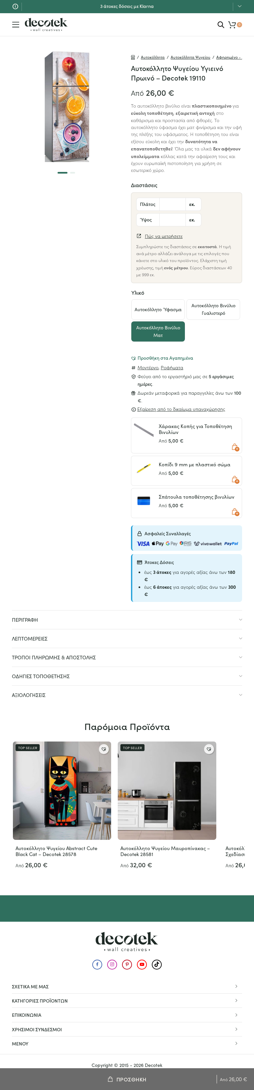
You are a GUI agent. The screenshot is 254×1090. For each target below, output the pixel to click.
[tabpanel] (67, 106)
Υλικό (137, 292)
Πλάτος (147, 204)
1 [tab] (62, 173)
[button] (162, 357)
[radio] (158, 309)
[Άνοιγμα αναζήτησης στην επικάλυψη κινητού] (221, 24)
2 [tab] (72, 173)
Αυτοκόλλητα (153, 57)
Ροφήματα (172, 367)
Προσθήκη (131, 1079)
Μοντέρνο (148, 367)
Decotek (153, 1065)
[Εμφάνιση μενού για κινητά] (16, 25)
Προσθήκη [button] (234, 446)
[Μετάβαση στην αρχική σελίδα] (46, 24)
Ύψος (146, 219)
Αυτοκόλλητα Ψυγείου (190, 57)
